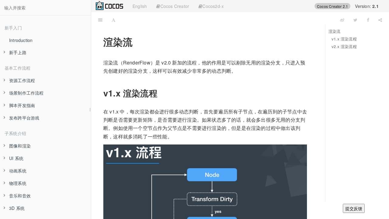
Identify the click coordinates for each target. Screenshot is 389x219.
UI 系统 (16, 158)
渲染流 (335, 31)
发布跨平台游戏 (24, 118)
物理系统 (17, 183)
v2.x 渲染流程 (344, 46)
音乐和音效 (20, 196)
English (140, 6)
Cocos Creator (174, 6)
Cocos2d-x (213, 6)
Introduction (21, 40)
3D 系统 (17, 208)
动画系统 (17, 171)
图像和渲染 (20, 146)
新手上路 (17, 52)
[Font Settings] (113, 19)
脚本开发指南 (22, 105)
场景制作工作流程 (26, 93)
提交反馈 (353, 208)
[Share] (380, 19)
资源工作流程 (22, 80)
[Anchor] (161, 93)
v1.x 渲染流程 (344, 39)
